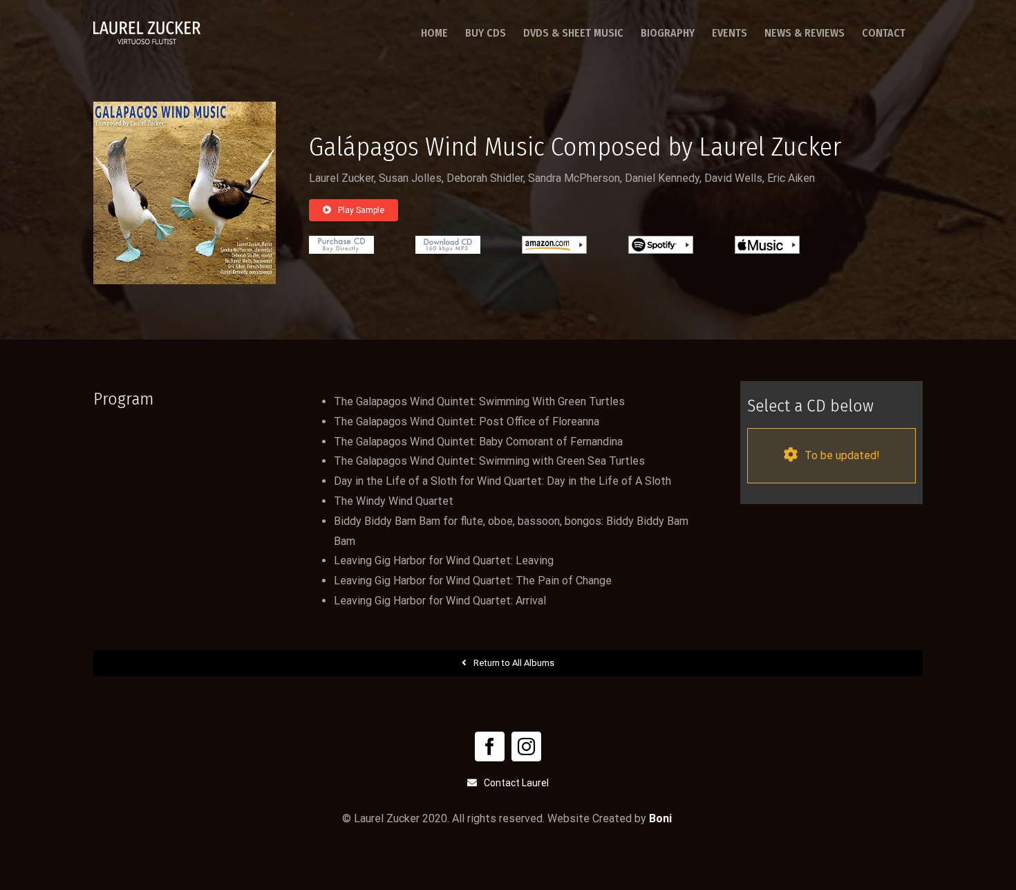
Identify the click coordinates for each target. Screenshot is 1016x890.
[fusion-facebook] (490, 746)
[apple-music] (767, 241)
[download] (447, 241)
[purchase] (341, 241)
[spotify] (660, 241)
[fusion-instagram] (526, 746)
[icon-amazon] (554, 241)
